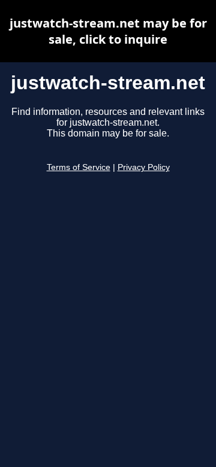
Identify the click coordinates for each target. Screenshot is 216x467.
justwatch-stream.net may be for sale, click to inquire (108, 31)
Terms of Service (78, 167)
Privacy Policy (144, 167)
